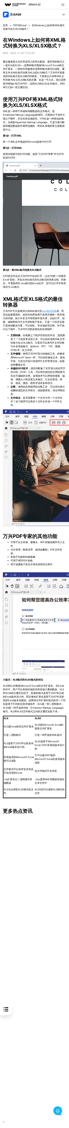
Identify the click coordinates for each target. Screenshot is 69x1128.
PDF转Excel (19, 25)
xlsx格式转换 (49, 311)
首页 (5, 25)
